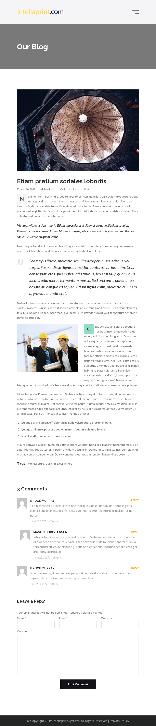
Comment (24, 631)
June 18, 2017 (27, 189)
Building (51, 463)
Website (106, 618)
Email (63, 618)
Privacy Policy (119, 721)
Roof (70, 463)
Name (21, 618)
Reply (135, 500)
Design (61, 463)
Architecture (71, 189)
